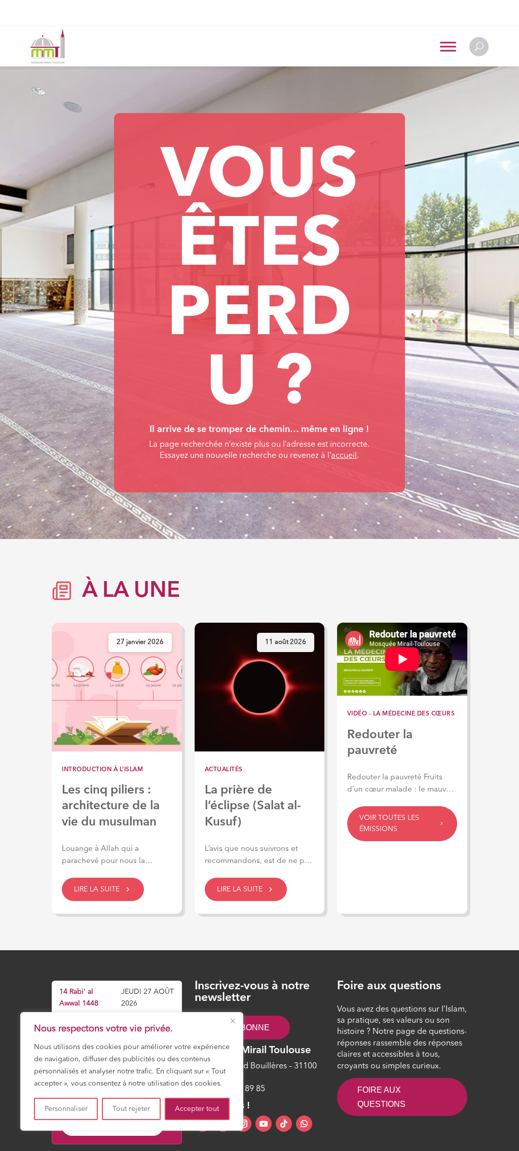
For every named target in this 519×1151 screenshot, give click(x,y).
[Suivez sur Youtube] (263, 1124)
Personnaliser (66, 1108)
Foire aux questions (381, 1097)
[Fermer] (233, 1021)
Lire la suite (97, 889)
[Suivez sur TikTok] (284, 1124)
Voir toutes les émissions (389, 823)
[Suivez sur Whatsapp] (304, 1124)
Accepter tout (197, 1108)
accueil (344, 456)
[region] (131, 1071)
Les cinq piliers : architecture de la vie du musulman (111, 806)
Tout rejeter (131, 1108)
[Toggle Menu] (448, 47)
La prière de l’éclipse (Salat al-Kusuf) (253, 806)
